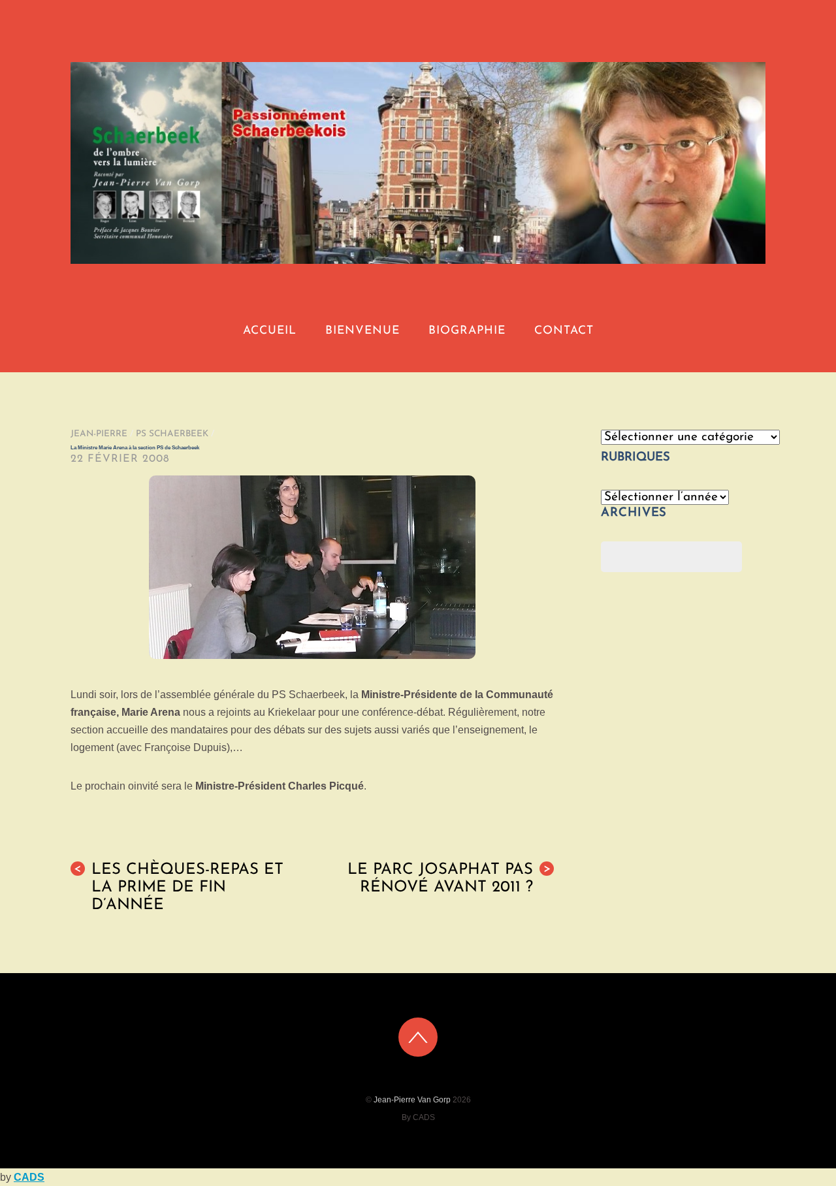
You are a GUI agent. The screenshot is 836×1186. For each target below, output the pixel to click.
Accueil (270, 330)
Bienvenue (362, 330)
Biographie (467, 330)
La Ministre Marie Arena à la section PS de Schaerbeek (135, 448)
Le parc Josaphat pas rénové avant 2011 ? (449, 878)
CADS (29, 1177)
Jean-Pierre (99, 434)
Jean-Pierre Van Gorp (412, 1099)
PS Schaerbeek (172, 434)
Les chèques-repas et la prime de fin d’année (178, 887)
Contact (564, 330)
